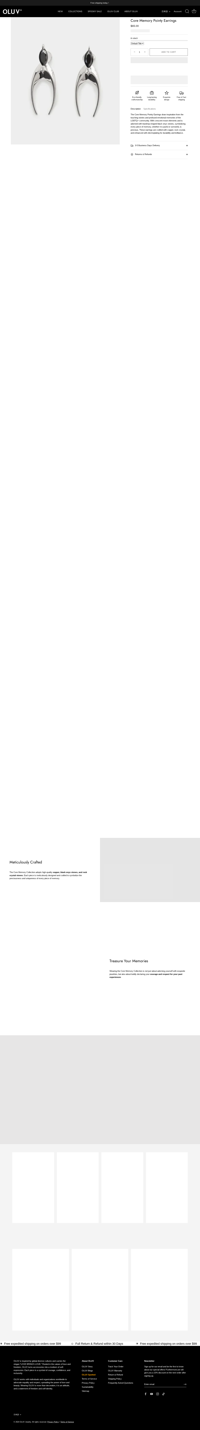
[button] (159, 60)
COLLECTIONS (75, 11)
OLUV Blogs (87, 1370)
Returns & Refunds (143, 154)
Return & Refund (115, 1375)
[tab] (137, 108)
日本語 (165, 11)
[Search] (187, 11)
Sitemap (85, 1391)
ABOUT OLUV (131, 11)
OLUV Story (87, 1366)
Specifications (149, 109)
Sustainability (87, 1387)
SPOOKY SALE (95, 11)
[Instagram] (157, 1394)
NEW (60, 11)
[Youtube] (151, 1394)
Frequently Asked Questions (120, 1383)
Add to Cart (168, 52)
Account (177, 11)
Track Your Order (115, 1366)
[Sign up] (185, 1384)
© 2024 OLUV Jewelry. (23, 1422)
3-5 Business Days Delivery (147, 145)
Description (136, 109)
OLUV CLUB (113, 11)
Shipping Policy (115, 1379)
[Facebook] (145, 1394)
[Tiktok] (163, 1394)
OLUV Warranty (115, 1370)
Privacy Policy (88, 1383)
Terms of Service (89, 1379)
